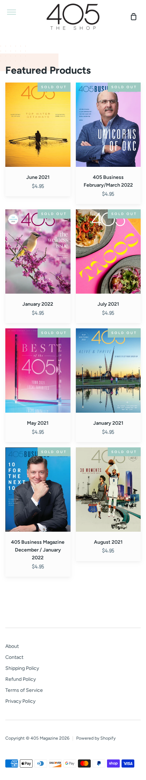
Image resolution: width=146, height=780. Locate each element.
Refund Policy (20, 679)
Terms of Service (24, 690)
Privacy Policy (20, 701)
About (12, 646)
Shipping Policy (22, 668)
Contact (14, 657)
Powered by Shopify (96, 738)
